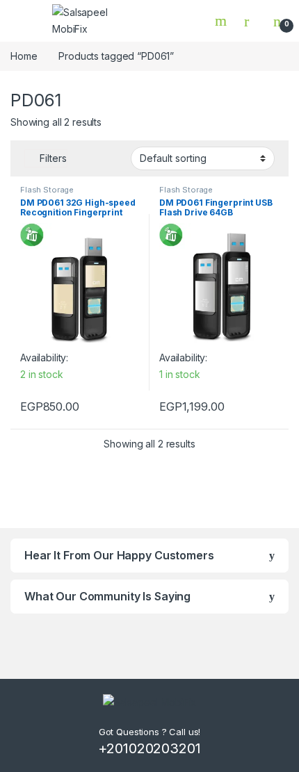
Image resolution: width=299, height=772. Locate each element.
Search (222, 20)
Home (23, 56)
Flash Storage (47, 190)
